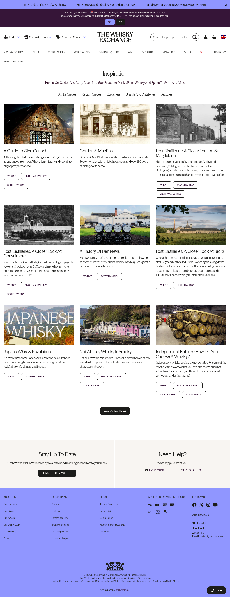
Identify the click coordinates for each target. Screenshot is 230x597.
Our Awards (9, 518)
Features (166, 94)
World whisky (194, 394)
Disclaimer (104, 531)
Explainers (113, 94)
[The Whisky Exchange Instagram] (208, 505)
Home (6, 61)
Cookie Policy (106, 518)
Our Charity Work (12, 524)
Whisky (11, 176)
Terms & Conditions (109, 504)
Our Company (10, 504)
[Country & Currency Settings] (223, 37)
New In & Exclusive (14, 52)
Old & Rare (148, 52)
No (120, 22)
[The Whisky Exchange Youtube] (215, 505)
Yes (109, 22)
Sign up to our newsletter (57, 473)
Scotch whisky (16, 185)
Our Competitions (60, 531)
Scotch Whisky (56, 52)
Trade (11, 37)
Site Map (56, 504)
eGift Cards (57, 511)
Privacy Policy (106, 511)
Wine (130, 52)
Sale (202, 52)
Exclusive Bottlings (60, 524)
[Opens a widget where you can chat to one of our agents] (216, 590)
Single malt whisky (36, 176)
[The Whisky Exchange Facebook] (194, 505)
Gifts (36, 52)
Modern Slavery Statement (112, 524)
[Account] (206, 37)
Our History (9, 511)
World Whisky (82, 52)
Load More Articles (115, 411)
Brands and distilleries (140, 94)
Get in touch (156, 470)
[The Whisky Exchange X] (201, 505)
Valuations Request (61, 538)
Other (187, 52)
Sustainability (10, 531)
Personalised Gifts (60, 518)
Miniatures (169, 52)
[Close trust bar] (226, 4)
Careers (7, 538)
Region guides (91, 94)
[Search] (195, 37)
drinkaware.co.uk (123, 590)
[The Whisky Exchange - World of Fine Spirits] (115, 37)
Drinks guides (67, 94)
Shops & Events (38, 37)
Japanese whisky (34, 376)
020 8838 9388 (192, 470)
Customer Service (71, 37)
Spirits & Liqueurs (109, 52)
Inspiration (220, 52)
